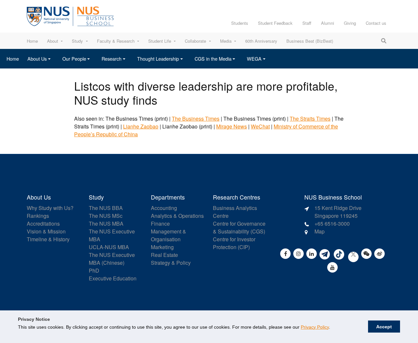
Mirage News (231, 126)
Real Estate (164, 255)
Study (77, 41)
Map (319, 231)
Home (32, 41)
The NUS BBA (106, 208)
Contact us (376, 23)
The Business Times (195, 118)
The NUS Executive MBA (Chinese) (112, 258)
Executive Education (113, 278)
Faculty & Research (116, 41)
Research (111, 58)
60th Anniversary (261, 41)
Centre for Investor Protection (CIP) (234, 243)
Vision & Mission (46, 231)
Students (239, 23)
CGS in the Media (213, 58)
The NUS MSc (105, 215)
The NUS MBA (106, 223)
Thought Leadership (158, 58)
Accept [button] (384, 326)
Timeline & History (48, 239)
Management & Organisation (168, 235)
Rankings (38, 215)
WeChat (260, 126)
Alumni (327, 23)
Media (226, 41)
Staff (306, 23)
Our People (74, 58)
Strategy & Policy (171, 262)
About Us (37, 58)
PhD (94, 270)
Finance (160, 223)
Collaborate (195, 41)
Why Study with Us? (50, 208)
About (52, 41)
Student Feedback (275, 23)
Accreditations (43, 223)
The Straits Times (310, 118)
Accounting (164, 208)
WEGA (254, 58)
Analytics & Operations (177, 215)
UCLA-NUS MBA (109, 247)
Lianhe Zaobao (140, 126)
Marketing (162, 247)
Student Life (159, 41)
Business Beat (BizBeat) (309, 41)
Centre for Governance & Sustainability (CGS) (239, 227)
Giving (350, 23)
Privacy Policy (315, 327)
